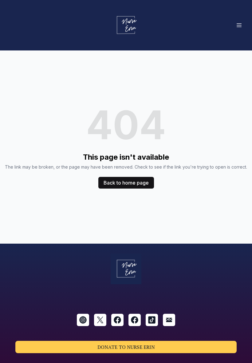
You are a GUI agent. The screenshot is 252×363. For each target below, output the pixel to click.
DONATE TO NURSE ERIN (126, 347)
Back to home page (126, 183)
